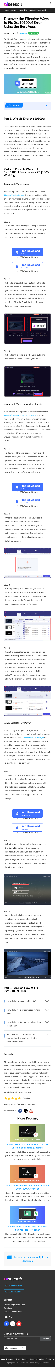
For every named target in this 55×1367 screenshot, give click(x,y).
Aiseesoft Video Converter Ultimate (20, 415)
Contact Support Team (13, 1312)
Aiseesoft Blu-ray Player (33, 738)
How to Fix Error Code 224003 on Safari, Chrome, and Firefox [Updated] (27, 1146)
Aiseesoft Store (15, 1292)
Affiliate (41, 1359)
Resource (13, 10)
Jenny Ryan (23, 33)
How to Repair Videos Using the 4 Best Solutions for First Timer (27, 1228)
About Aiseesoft (7, 1359)
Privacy (17, 1359)
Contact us (50, 1359)
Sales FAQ (8, 1308)
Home (6, 10)
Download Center (15, 1285)
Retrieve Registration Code (14, 1305)
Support (25, 1359)
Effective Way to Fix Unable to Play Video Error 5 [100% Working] (27, 1187)
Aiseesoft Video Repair (14, 195)
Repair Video (23, 10)
